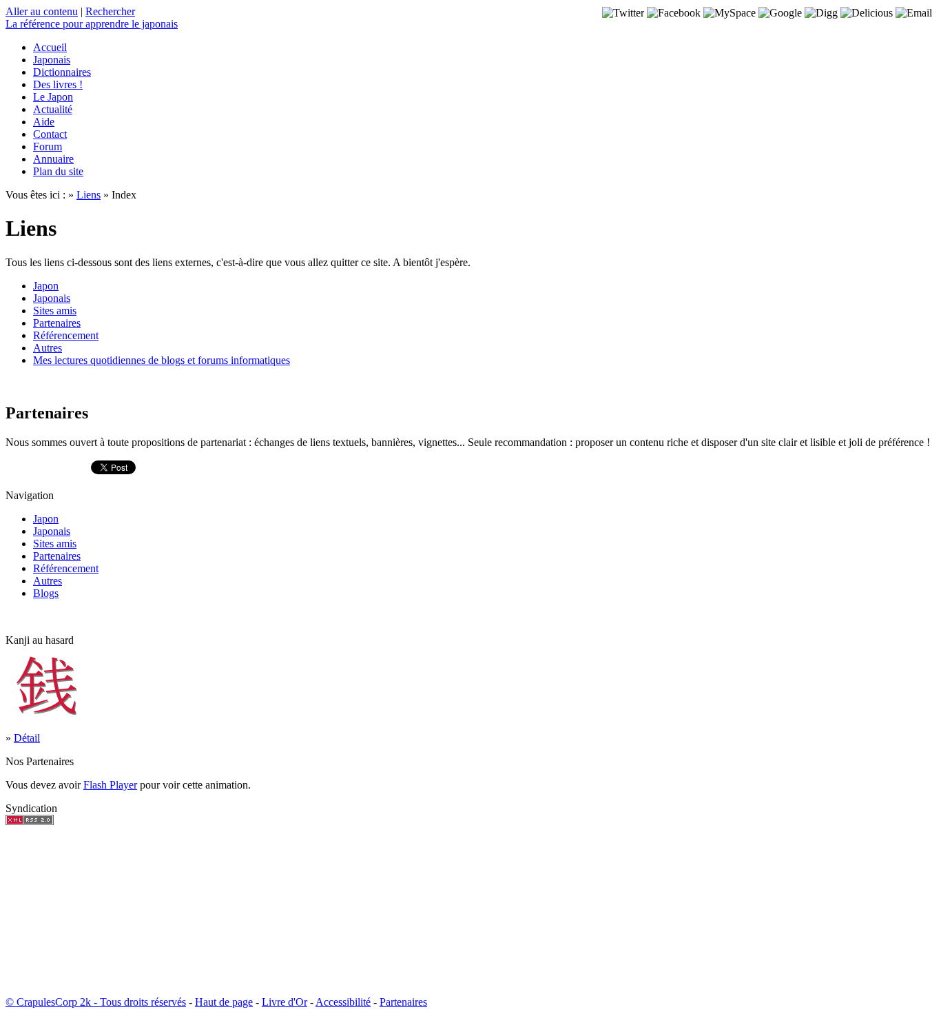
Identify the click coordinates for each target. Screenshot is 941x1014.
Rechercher (110, 11)
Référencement (66, 335)
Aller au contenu (42, 11)
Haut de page (224, 1002)
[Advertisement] (47, 910)
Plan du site (58, 171)
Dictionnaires (62, 72)
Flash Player (110, 785)
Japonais (51, 59)
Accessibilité (343, 1002)
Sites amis (54, 310)
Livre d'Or (284, 1002)
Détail (27, 738)
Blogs (46, 593)
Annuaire (53, 159)
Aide (43, 122)
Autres (47, 348)
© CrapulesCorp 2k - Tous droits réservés (96, 1002)
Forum (47, 146)
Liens (88, 195)
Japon (46, 286)
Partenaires (57, 323)
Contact (50, 134)
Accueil (50, 47)
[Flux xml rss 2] (30, 821)
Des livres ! (58, 84)
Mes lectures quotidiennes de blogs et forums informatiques (161, 360)
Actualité (52, 109)
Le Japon (53, 97)
